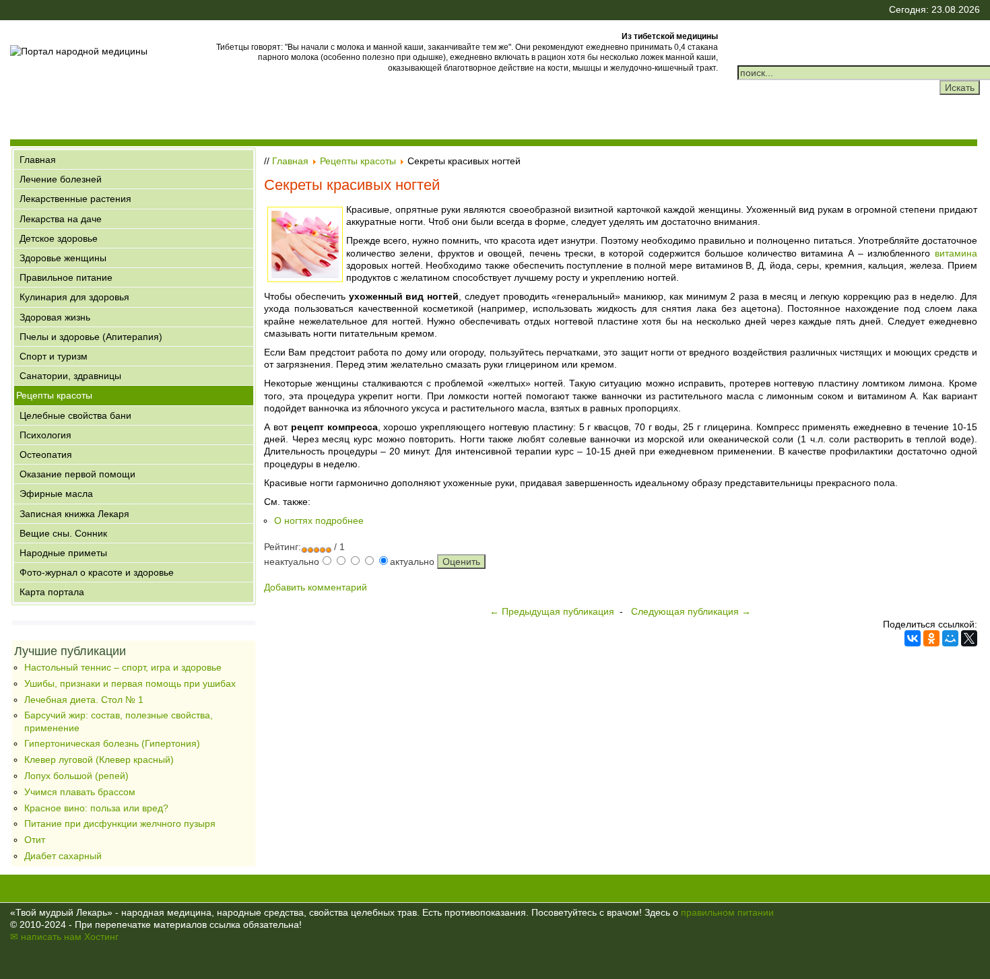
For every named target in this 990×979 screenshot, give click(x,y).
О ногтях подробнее (319, 520)
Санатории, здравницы (70, 375)
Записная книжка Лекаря (74, 513)
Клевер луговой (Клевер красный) (99, 759)
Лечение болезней (61, 179)
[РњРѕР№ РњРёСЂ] (950, 638)
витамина (956, 253)
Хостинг (101, 936)
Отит (34, 839)
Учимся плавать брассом (79, 791)
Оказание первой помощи (77, 474)
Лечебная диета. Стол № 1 (83, 699)
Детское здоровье (59, 238)
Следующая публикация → (691, 611)
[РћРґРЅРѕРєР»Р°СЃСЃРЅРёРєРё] (931, 638)
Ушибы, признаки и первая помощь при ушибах (130, 683)
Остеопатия (46, 454)
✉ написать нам (45, 936)
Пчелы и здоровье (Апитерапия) (91, 336)
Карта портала (52, 591)
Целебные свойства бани (75, 415)
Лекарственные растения (75, 198)
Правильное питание (66, 277)
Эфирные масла (56, 493)
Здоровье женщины (63, 257)
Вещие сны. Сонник (63, 533)
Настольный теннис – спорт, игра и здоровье (123, 667)
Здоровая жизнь (55, 317)
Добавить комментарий (315, 587)
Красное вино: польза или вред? (96, 808)
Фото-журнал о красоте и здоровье (97, 572)
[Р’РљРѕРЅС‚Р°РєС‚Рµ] (912, 638)
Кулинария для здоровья (74, 297)
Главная (38, 159)
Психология (45, 435)
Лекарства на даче (61, 218)
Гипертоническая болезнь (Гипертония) (112, 743)
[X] (969, 638)
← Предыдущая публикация (552, 611)
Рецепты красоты (54, 395)
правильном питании (727, 912)
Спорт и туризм (54, 356)
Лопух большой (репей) (76, 775)
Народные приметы (63, 552)
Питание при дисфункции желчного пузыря (120, 823)
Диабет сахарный (63, 855)
